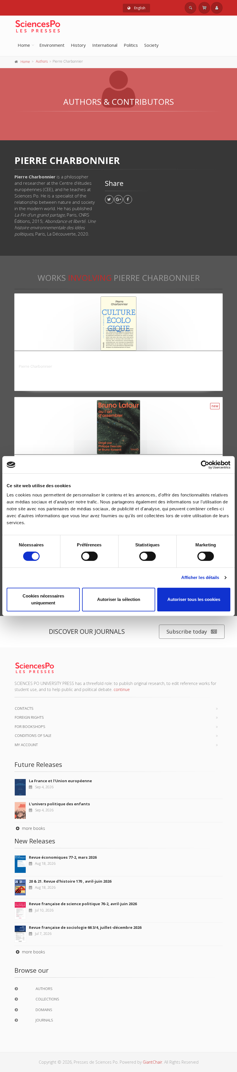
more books (33, 828)
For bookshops (30, 726)
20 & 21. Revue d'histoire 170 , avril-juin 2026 (70, 881)
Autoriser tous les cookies (193, 599)
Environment (51, 45)
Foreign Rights (29, 717)
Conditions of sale (33, 735)
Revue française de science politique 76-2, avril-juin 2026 (83, 903)
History (78, 45)
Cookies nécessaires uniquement (43, 599)
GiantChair (152, 1062)
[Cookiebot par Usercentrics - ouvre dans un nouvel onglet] (205, 464)
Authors (42, 61)
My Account (26, 744)
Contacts (24, 708)
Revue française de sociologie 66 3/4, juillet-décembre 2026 (85, 927)
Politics (131, 45)
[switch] (89, 556)
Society (151, 45)
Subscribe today (186, 631)
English (139, 7)
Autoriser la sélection (118, 599)
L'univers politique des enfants (59, 803)
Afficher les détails (200, 577)
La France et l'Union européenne (60, 780)
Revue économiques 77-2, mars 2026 (63, 857)
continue (122, 689)
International (104, 45)
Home (24, 45)
